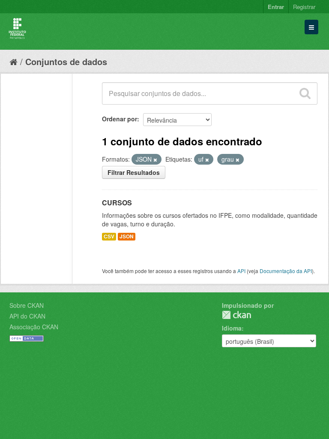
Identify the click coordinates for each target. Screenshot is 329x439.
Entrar (276, 7)
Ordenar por (119, 118)
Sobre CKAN (26, 305)
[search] (305, 93)
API (241, 270)
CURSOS (117, 202)
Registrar (304, 7)
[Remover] (155, 159)
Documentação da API (286, 270)
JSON (127, 236)
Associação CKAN (33, 326)
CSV (109, 236)
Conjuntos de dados (66, 61)
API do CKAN (27, 316)
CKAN (236, 314)
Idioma (232, 328)
